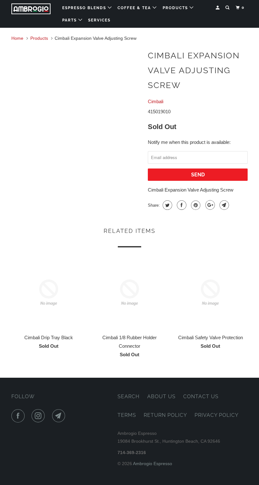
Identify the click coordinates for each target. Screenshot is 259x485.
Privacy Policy (216, 415)
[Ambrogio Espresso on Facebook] (19, 416)
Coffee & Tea (135, 8)
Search (128, 396)
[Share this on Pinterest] (195, 205)
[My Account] (218, 8)
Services (99, 20)
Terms (126, 415)
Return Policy (165, 415)
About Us (161, 396)
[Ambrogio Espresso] (31, 9)
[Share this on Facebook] (180, 205)
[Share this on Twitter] (166, 205)
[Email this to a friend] (223, 205)
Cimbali (155, 101)
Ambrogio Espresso (152, 463)
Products (176, 8)
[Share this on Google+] (209, 205)
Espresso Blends (85, 8)
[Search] (228, 8)
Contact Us (201, 396)
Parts (70, 20)
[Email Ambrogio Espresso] (60, 416)
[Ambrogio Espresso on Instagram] (39, 416)
